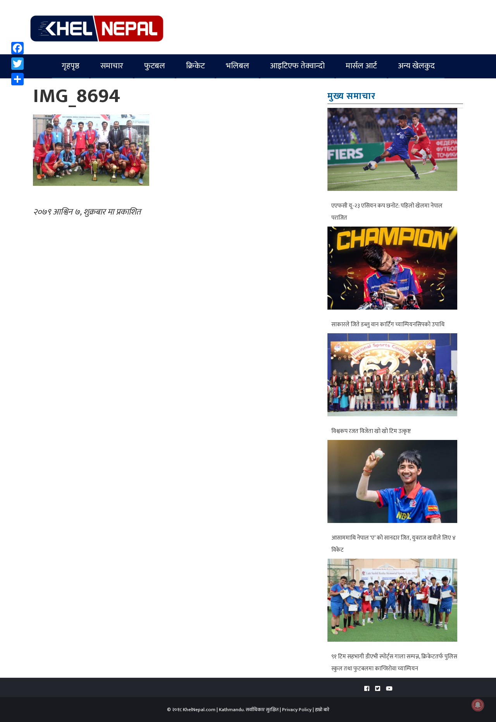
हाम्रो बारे (322, 709)
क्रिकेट (195, 66)
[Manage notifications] (478, 705)
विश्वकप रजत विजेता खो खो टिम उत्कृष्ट (371, 431)
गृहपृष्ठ (70, 66)
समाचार (111, 66)
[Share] (17, 79)
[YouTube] (389, 689)
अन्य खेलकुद (416, 66)
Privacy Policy (297, 709)
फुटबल (154, 66)
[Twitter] (17, 63)
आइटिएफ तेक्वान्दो (297, 66)
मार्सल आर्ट (361, 66)
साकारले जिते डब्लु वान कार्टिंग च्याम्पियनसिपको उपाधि (387, 324)
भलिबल (237, 66)
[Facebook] (17, 48)
